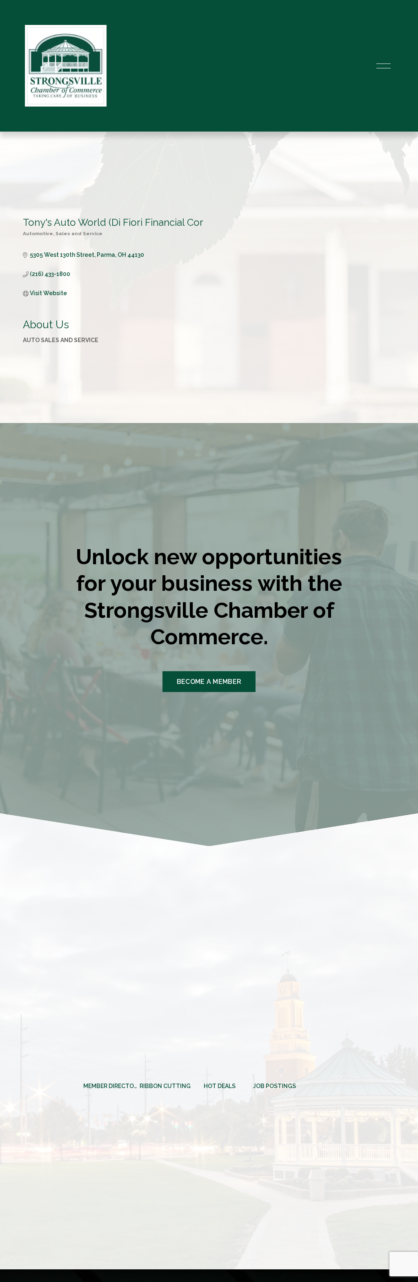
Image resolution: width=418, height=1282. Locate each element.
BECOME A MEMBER (209, 682)
